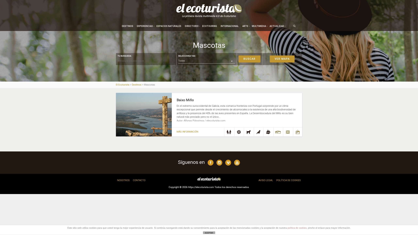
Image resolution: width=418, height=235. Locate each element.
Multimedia (259, 26)
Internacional (230, 26)
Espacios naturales (168, 26)
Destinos (127, 26)
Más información (187, 131)
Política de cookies (288, 180)
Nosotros (123, 180)
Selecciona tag (186, 56)
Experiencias (145, 26)
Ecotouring (209, 26)
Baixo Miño (185, 100)
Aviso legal (265, 180)
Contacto (139, 180)
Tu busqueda (124, 56)
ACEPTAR (209, 233)
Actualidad (277, 26)
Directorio (192, 26)
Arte (245, 26)
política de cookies (297, 228)
